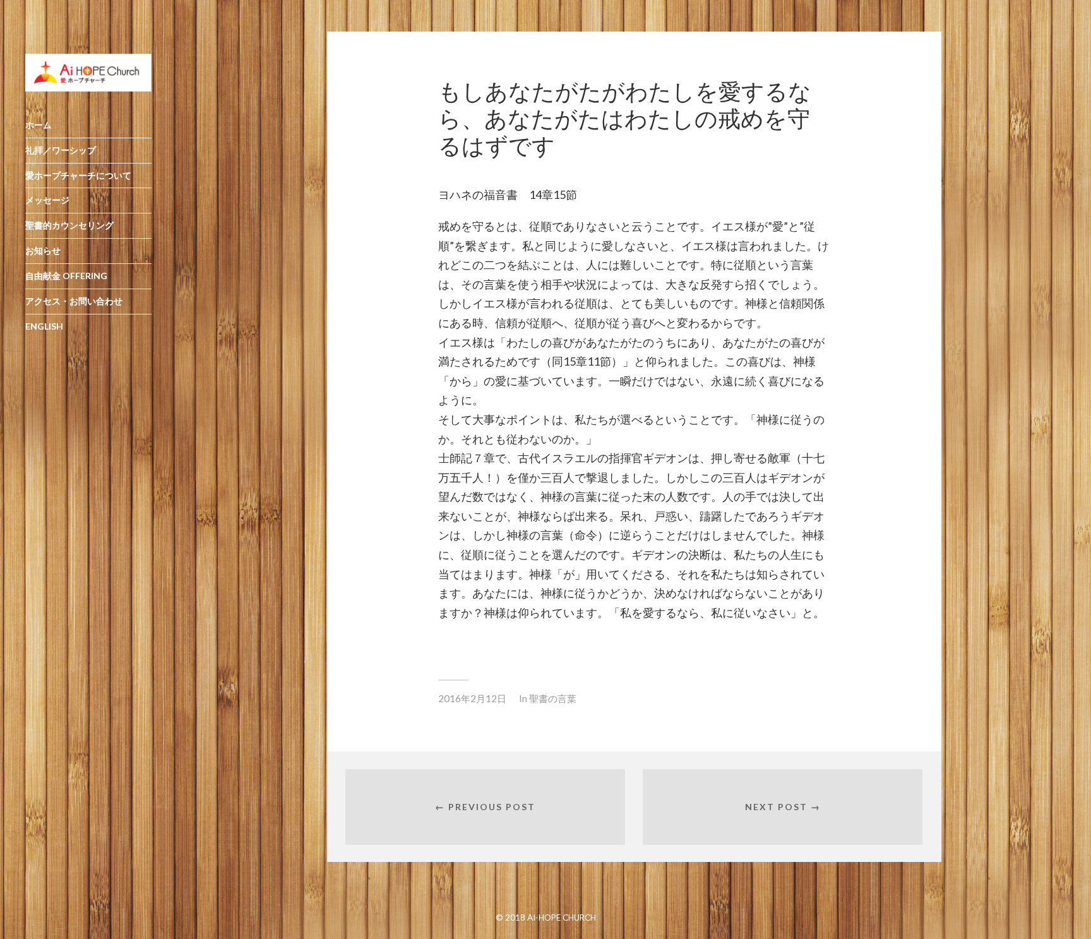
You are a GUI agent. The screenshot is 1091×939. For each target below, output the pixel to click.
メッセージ (47, 199)
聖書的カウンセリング (69, 225)
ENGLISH (44, 326)
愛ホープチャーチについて (78, 175)
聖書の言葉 (552, 698)
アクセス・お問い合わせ (73, 301)
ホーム (38, 124)
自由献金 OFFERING (66, 275)
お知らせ (43, 250)
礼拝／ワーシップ (60, 150)
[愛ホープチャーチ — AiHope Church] (88, 73)
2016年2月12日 (472, 698)
